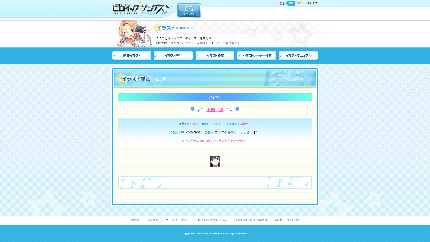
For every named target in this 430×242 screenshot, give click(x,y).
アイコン (192, 124)
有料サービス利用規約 (287, 220)
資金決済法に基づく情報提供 (251, 220)
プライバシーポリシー (178, 220)
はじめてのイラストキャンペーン (223, 140)
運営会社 (136, 220)
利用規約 (153, 220)
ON (291, 3)
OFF (299, 3)
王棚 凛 (215, 109)
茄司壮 (243, 124)
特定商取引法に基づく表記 (213, 220)
